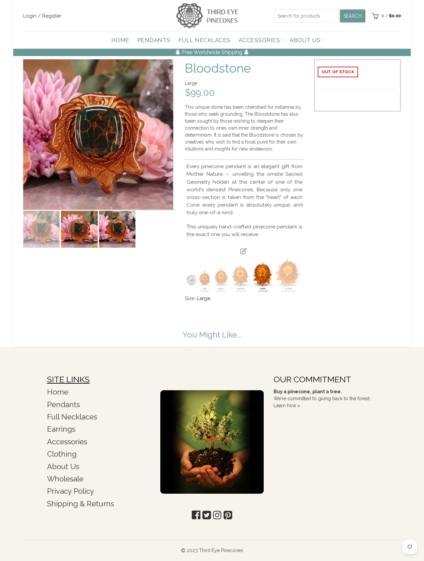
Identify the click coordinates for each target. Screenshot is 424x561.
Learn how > (287, 405)
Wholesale (65, 478)
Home (120, 40)
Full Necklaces (205, 40)
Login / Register (42, 16)
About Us (305, 40)
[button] (196, 515)
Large (203, 298)
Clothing (62, 454)
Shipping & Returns (80, 503)
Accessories (259, 40)
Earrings (61, 429)
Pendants (154, 40)
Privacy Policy (70, 491)
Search (353, 16)
